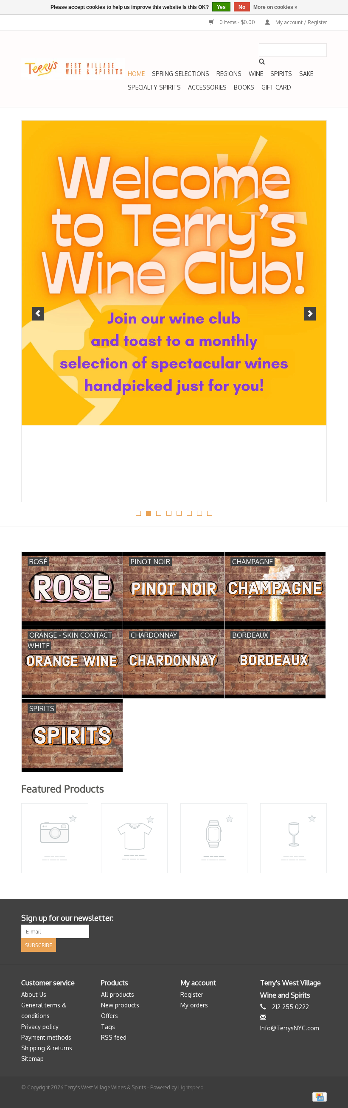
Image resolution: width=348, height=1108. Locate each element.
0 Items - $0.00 (237, 22)
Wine (256, 73)
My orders (194, 1005)
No (242, 7)
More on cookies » (275, 7)
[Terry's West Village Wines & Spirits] (73, 69)
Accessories (207, 87)
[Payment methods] (318, 1096)
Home (136, 73)
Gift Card (276, 87)
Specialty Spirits (154, 87)
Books (244, 87)
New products (120, 1005)
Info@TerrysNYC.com (289, 1028)
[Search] (262, 62)
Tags (108, 1026)
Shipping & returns (46, 1048)
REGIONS (228, 73)
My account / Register (300, 22)
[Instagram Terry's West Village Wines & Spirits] (320, 918)
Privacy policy (40, 1026)
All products (117, 994)
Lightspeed (191, 1087)
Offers (109, 1015)
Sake (306, 73)
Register (191, 994)
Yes (221, 7)
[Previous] (38, 314)
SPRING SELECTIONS (180, 73)
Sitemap (32, 1058)
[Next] (310, 314)
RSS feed (113, 1037)
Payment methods (46, 1037)
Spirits (281, 73)
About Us (33, 994)
